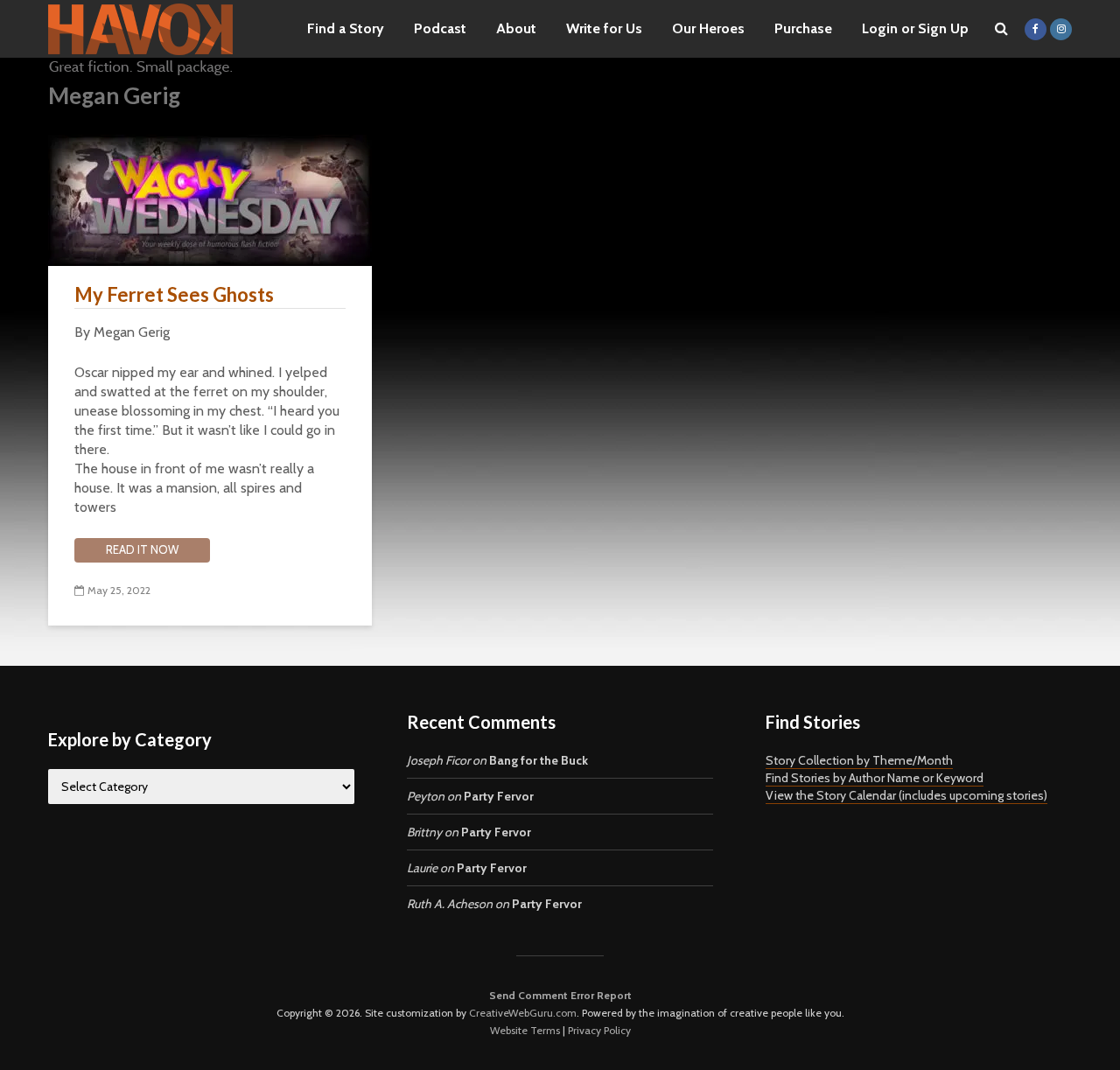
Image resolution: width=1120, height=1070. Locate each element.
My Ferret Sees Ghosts (174, 294)
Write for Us (604, 28)
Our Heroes (708, 28)
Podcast (440, 28)
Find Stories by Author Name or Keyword (875, 778)
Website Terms (525, 1030)
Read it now (142, 549)
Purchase (803, 28)
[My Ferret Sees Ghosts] (210, 199)
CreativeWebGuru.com (523, 1012)
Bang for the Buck (538, 760)
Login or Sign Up (915, 28)
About (516, 28)
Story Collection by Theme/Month (859, 760)
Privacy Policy (599, 1030)
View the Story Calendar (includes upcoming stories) (906, 795)
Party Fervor (499, 796)
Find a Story (345, 28)
